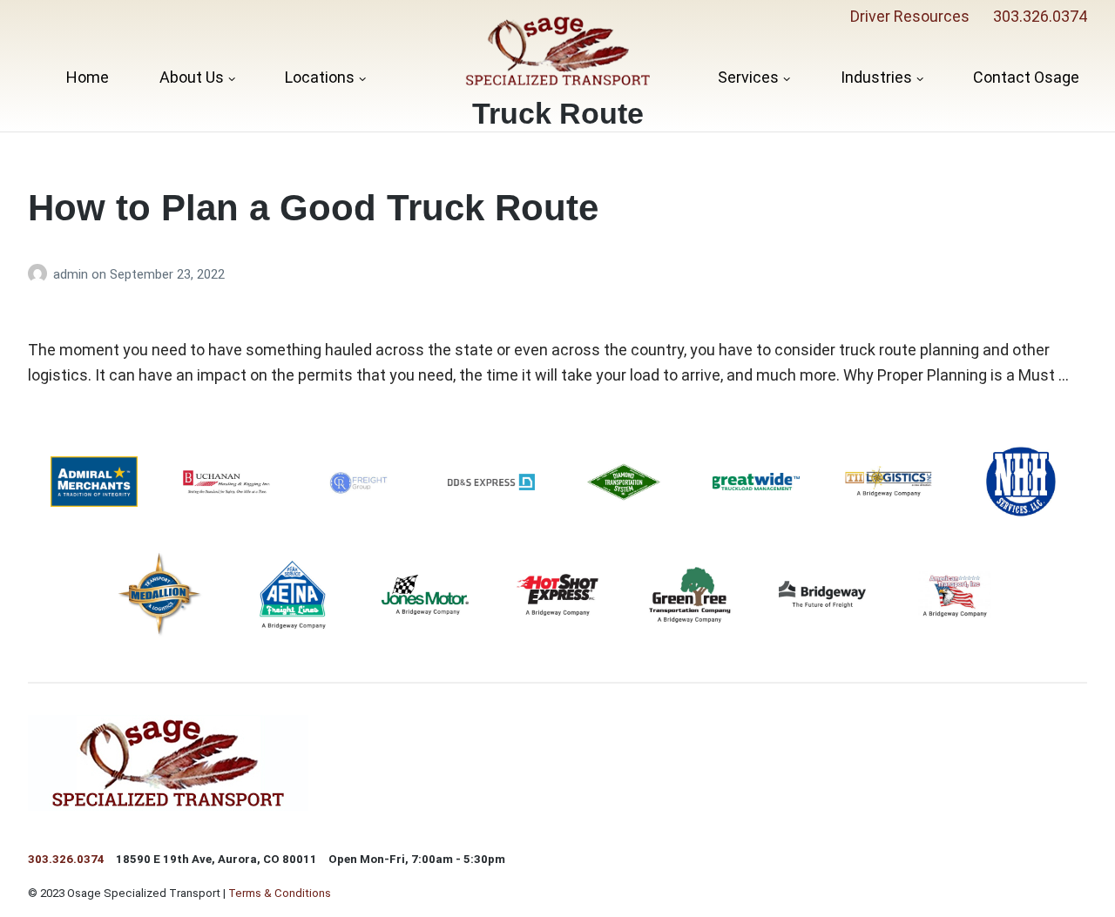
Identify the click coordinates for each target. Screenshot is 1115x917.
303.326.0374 (1040, 16)
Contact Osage (1026, 77)
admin (72, 274)
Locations (320, 77)
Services (748, 77)
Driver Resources (910, 16)
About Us (191, 77)
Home (87, 77)
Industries (876, 77)
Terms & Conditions (279, 893)
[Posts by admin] (40, 274)
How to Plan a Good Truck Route (313, 207)
